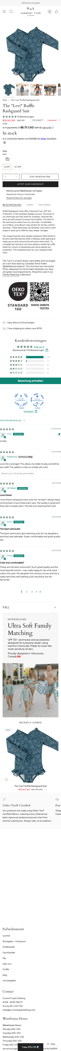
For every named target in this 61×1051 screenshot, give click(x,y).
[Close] (55, 507)
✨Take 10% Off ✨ (30, 541)
